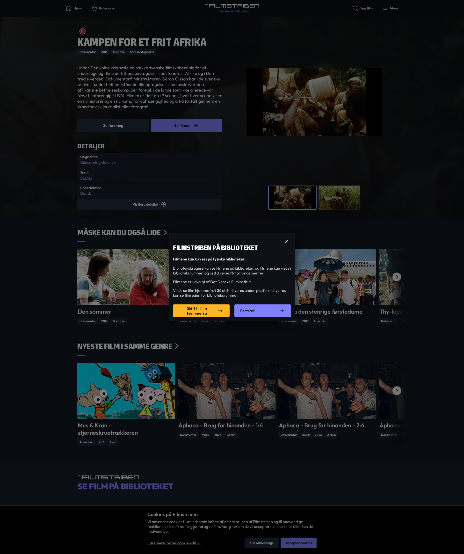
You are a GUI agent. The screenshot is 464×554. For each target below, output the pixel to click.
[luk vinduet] (286, 242)
